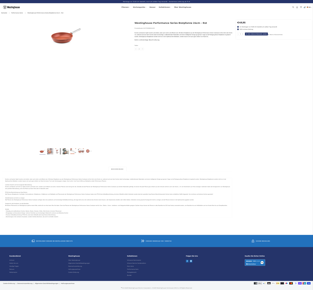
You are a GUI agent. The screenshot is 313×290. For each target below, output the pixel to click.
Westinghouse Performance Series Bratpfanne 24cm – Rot (45, 13)
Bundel (129, 275)
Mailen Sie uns (13, 263)
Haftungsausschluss (74, 269)
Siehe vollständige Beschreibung (147, 40)
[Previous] (4, 83)
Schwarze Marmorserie (134, 260)
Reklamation (13, 272)
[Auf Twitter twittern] (139, 49)
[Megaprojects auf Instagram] (191, 261)
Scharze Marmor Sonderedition (136, 263)
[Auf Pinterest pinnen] (142, 49)
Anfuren (11, 260)
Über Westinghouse (74, 260)
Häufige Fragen (14, 266)
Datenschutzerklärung (75, 266)
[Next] (126, 83)
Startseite (4, 13)
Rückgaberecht (131, 272)
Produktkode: (138, 28)
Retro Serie (130, 266)
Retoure (11, 269)
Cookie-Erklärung (73, 272)
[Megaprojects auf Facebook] (187, 261)
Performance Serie (17, 13)
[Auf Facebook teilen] (135, 49)
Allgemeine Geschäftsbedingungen (79, 263)
